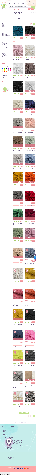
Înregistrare (21, 9)
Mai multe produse (24, 412)
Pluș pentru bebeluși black (17, 95)
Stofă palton (3, 53)
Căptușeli (3, 23)
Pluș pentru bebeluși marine (29, 114)
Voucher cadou (4, 59)
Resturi (3, 48)
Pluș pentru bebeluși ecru (17, 114)
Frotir (2, 30)
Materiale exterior (4, 34)
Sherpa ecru (27, 59)
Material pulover (4, 32)
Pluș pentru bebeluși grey (17, 132)
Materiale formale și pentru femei (6, 36)
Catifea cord (3, 24)
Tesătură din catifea (5, 55)
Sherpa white (15, 77)
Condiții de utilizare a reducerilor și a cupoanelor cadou (11, 458)
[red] (4, 71)
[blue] (2, 68)
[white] (6, 70)
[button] (7, 78)
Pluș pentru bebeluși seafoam (30, 150)
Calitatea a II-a (4, 22)
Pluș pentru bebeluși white (29, 95)
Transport (19, 3)
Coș (32, 9)
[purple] (8, 68)
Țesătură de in (4, 54)
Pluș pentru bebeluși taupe (17, 150)
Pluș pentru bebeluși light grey (18, 168)
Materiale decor (4, 33)
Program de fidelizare (14, 3)
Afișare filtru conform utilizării (20, 18)
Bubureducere (6, 16)
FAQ (9, 441)
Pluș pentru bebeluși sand (17, 262)
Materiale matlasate (5, 37)
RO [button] (33, 3)
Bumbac (3, 21)
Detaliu (21, 57)
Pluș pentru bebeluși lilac (29, 242)
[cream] (2, 70)
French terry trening (5, 28)
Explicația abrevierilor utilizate (13, 430)
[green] (4, 68)
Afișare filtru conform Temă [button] (20, 15)
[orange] (6, 71)
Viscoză (3, 58)
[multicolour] (2, 71)
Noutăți (4, 14)
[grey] (8, 70)
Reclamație (10, 444)
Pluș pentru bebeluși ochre (17, 186)
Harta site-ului (4, 468)
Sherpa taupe (27, 77)
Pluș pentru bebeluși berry (29, 223)
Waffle (3, 61)
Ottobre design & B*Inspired (4, 44)
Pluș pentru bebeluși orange (29, 186)
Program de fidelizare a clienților (19, 445)
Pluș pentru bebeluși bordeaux (30, 205)
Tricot (2, 56)
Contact (23, 3)
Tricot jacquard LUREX (16, 406)
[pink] (10, 70)
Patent (3, 45)
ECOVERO (3, 26)
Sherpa (3, 51)
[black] (6, 68)
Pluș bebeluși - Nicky (5, 47)
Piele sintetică (4, 46)
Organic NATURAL (4, 42)
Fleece (3, 27)
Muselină (3, 41)
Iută (2, 31)
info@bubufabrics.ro (31, 1)
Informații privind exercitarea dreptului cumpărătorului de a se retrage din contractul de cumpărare (11, 453)
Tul (2, 57)
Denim (3, 25)
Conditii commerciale (11, 440)
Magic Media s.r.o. (7, 470)
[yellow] (4, 70)
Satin (2, 49)
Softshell (3, 52)
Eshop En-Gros (10, 446)
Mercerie (3, 38)
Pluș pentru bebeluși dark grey (18, 205)
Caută (33, 6)
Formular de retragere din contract (10, 448)
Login (16, 9)
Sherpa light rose (16, 59)
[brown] (10, 68)
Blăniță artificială (4, 18)
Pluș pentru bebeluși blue (29, 168)
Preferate (11, 9)
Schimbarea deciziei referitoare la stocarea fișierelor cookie (19, 442)
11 (31, 416)
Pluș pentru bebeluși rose (29, 132)
